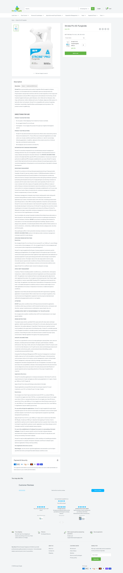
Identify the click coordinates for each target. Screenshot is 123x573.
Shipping (51, 553)
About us (51, 548)
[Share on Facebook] (100, 29)
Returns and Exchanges (76, 555)
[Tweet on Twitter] (105, 29)
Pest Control (24, 15)
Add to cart (75, 53)
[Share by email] (108, 29)
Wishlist (72, 553)
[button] (60, 522)
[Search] (93, 8)
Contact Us (51, 550)
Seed (83, 15)
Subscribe (96, 559)
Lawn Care (14, 15)
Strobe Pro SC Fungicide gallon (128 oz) (75, 43)
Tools (101, 15)
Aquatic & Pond (92, 15)
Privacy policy (73, 557)
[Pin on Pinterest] (103, 29)
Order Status (73, 550)
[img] (61, 501)
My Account (73, 548)
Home (13, 20)
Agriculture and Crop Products (53, 15)
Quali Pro (67, 29)
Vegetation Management (71, 15)
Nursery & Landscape (36, 15)
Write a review (97, 490)
